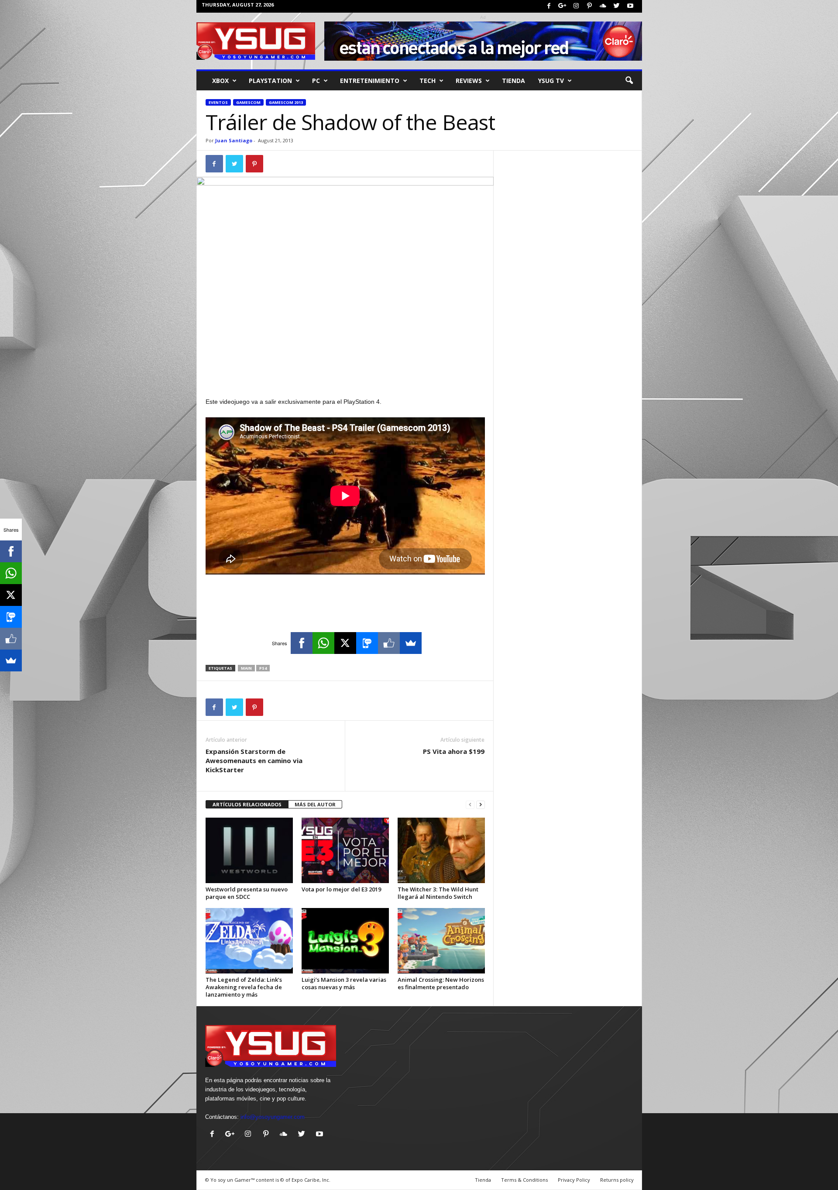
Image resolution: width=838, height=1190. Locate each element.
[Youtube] (630, 6)
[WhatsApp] (323, 643)
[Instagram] (576, 6)
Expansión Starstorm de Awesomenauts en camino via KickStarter (254, 760)
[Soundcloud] (603, 6)
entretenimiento (369, 80)
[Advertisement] (345, 374)
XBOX (220, 80)
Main (246, 668)
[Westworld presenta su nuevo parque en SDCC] (249, 850)
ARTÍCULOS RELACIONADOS (247, 804)
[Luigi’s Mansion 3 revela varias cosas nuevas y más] (345, 940)
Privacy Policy (574, 1179)
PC (316, 80)
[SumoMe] (411, 643)
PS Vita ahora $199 (453, 751)
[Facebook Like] (389, 643)
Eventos (218, 102)
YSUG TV (551, 80)
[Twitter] (616, 6)
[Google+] (562, 6)
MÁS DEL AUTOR (315, 804)
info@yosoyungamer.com (272, 1117)
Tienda (513, 80)
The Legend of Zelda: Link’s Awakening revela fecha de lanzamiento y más (244, 987)
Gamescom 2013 (286, 102)
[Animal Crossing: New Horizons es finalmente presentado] (441, 940)
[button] (629, 80)
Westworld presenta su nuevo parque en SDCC (247, 893)
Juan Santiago (233, 140)
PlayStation (270, 80)
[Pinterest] (589, 6)
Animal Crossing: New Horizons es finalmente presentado (441, 983)
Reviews (469, 80)
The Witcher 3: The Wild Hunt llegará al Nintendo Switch (438, 893)
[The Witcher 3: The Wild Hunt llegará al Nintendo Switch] (441, 850)
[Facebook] (549, 6)
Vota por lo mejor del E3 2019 (341, 889)
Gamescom (248, 102)
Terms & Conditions (524, 1179)
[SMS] (367, 643)
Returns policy (617, 1179)
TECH (427, 80)
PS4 (263, 668)
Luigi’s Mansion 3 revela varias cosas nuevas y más (344, 983)
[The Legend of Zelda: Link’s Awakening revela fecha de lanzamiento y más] (249, 940)
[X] (345, 643)
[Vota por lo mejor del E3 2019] (345, 850)
